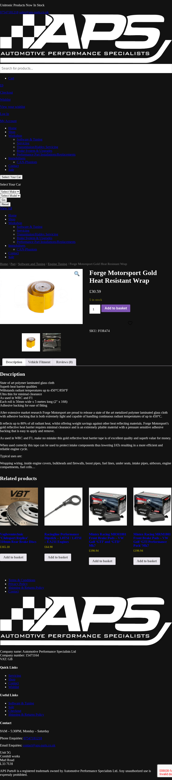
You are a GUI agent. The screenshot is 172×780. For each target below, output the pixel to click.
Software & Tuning (29, 139)
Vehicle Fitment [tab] (39, 362)
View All (6, 208)
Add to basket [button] (13, 557)
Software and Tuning (31, 264)
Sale (11, 169)
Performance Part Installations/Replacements (46, 154)
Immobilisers (16, 158)
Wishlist (13, 687)
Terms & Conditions (21, 580)
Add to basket (116, 308)
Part (13, 264)
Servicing (23, 143)
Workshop (15, 135)
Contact (13, 166)
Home (12, 128)
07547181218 (9, 12)
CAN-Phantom (27, 162)
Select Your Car (11, 177)
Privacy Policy (18, 584)
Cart (11, 78)
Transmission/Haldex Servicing (37, 147)
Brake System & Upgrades (34, 150)
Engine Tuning (57, 264)
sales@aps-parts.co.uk (34, 12)
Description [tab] (14, 362)
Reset (5, 204)
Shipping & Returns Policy (26, 587)
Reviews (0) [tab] (64, 362)
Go (3, 199)
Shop (11, 132)
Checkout (14, 711)
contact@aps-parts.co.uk (39, 745)
